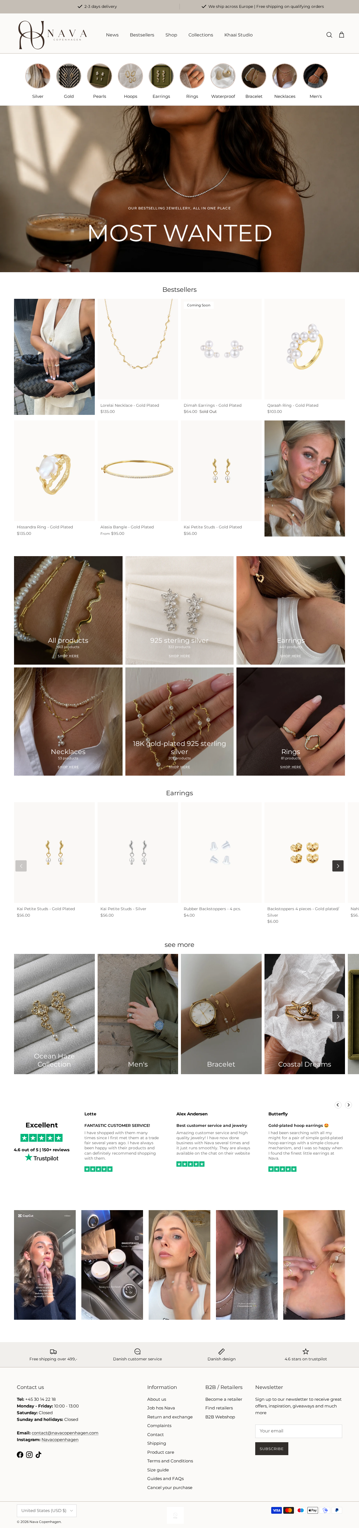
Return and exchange (170, 1417)
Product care (160, 1452)
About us (156, 1399)
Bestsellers (142, 35)
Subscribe (272, 1448)
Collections (200, 35)
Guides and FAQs (165, 1478)
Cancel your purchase (169, 1487)
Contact (155, 1434)
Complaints (159, 1425)
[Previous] (338, 1104)
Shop (171, 35)
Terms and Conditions (170, 1461)
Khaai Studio (238, 35)
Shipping (156, 1443)
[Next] (348, 1104)
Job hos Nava (161, 1408)
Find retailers (219, 1408)
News (112, 35)
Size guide (158, 1469)
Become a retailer (223, 1399)
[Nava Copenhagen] (52, 35)
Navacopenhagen (60, 1439)
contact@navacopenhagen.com (65, 1432)
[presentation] (21, 866)
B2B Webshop (220, 1417)
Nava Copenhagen (45, 1522)
